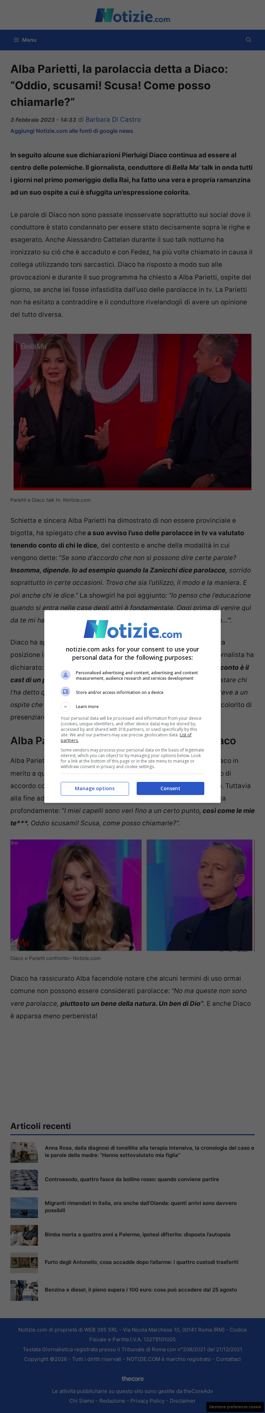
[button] (132, 707)
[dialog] (132, 706)
